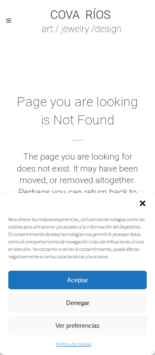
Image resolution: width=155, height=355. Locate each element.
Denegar (77, 302)
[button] (142, 203)
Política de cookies (73, 344)
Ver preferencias (77, 325)
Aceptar (77, 280)
